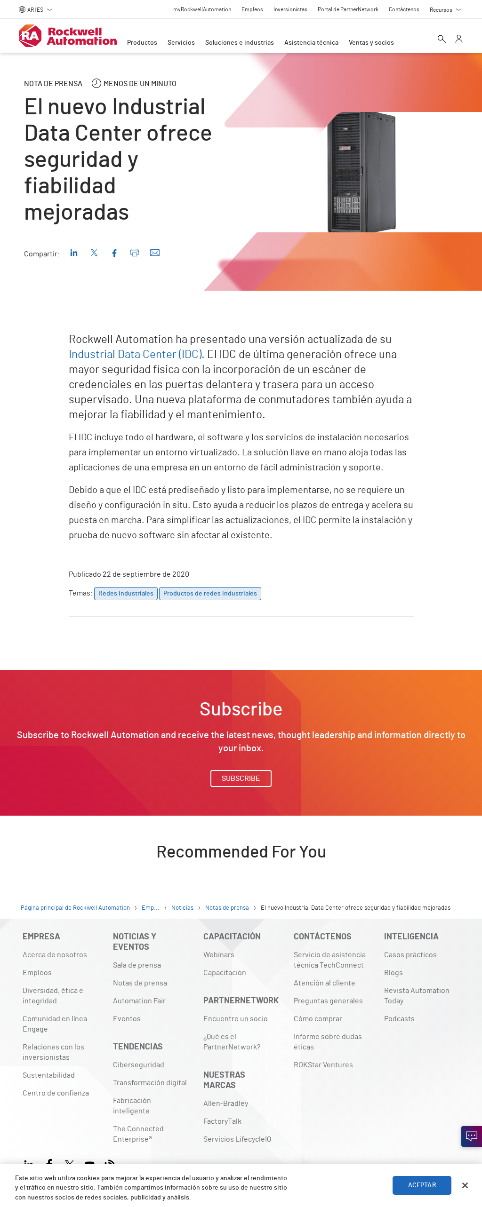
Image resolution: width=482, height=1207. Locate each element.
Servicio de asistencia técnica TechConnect (330, 960)
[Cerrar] (465, 1185)
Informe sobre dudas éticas (328, 1042)
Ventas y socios (371, 43)
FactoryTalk (222, 1121)
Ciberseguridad (138, 1065)
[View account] (459, 40)
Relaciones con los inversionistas (53, 1052)
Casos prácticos (410, 955)
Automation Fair (139, 1001)
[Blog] (110, 1163)
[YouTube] (90, 1163)
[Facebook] (49, 1163)
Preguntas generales (328, 1001)
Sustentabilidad (49, 1075)
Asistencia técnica (311, 43)
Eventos (127, 1019)
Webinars (218, 955)
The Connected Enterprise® (138, 1134)
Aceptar (422, 1185)
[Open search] (442, 40)
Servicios (181, 43)
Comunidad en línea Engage (55, 1024)
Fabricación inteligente (132, 1106)
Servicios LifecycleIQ (237, 1139)
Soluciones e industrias (239, 43)
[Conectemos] (471, 1136)
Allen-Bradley (225, 1103)
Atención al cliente (324, 983)
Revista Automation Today (417, 996)
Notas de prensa (140, 983)
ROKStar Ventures (323, 1065)
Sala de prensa (137, 965)
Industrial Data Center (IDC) (135, 354)
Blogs (393, 973)
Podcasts (399, 1019)
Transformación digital (150, 1083)
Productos (142, 43)
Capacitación (224, 973)
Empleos (37, 973)
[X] (69, 1163)
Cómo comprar (318, 1019)
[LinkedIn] (31, 1163)
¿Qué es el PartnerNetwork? (231, 1042)
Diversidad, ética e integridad (53, 996)
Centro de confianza (56, 1093)
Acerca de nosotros (55, 955)
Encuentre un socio (235, 1019)
